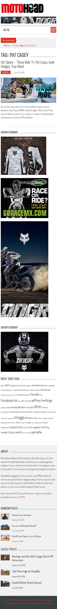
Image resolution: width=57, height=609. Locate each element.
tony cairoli (15, 432)
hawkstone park (23, 394)
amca (24, 385)
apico (29, 385)
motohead (10, 418)
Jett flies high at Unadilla (26, 571)
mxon (39, 418)
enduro (3, 395)
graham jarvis (11, 395)
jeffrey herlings (42, 400)
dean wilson (35, 390)
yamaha (36, 432)
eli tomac (45, 389)
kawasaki (16, 407)
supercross (16, 427)
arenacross (38, 385)
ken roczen (27, 407)
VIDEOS (5, 72)
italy (19, 401)
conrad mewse (19, 389)
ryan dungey (26, 422)
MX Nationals (31, 418)
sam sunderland (36, 423)
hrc (40, 394)
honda (35, 394)
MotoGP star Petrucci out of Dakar (26, 536)
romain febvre (15, 422)
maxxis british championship (33, 411)
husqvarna (9, 400)
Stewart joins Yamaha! (21, 515)
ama (2, 385)
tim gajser (35, 427)
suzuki (27, 427)
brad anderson (6, 390)
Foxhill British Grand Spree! (26, 582)
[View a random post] (4, 30)
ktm (37, 406)
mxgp (19, 417)
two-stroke (26, 432)
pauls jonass (5, 422)
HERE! (15, 493)
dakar (28, 390)
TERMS (22, 497)
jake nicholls (26, 400)
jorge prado (5, 407)
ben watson (49, 385)
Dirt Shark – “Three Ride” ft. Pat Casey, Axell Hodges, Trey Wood (27, 64)
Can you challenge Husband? (24, 525)
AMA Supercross (13, 385)
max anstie (14, 411)
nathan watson (47, 418)
